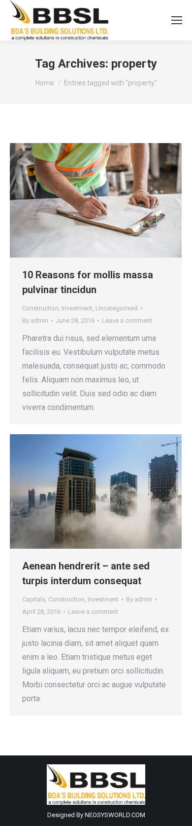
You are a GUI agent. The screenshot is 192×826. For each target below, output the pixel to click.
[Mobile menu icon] (176, 20)
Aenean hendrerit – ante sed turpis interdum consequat (86, 573)
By (35, 320)
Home (44, 83)
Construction (40, 308)
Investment (77, 308)
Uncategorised (117, 308)
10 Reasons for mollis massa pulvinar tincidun (87, 282)
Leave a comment (127, 320)
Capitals (33, 599)
